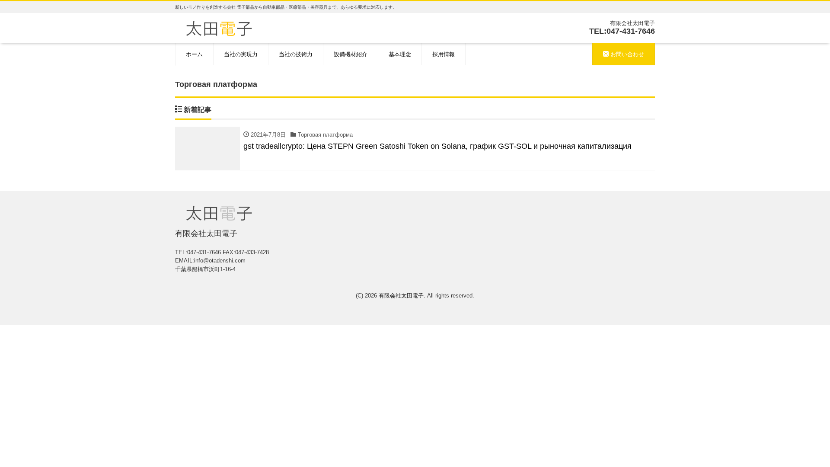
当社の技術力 (296, 54)
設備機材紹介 (350, 54)
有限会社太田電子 (401, 295)
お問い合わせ (626, 54)
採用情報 (443, 54)
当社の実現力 (241, 54)
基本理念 (400, 54)
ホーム (194, 54)
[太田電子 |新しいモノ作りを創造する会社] (219, 27)
